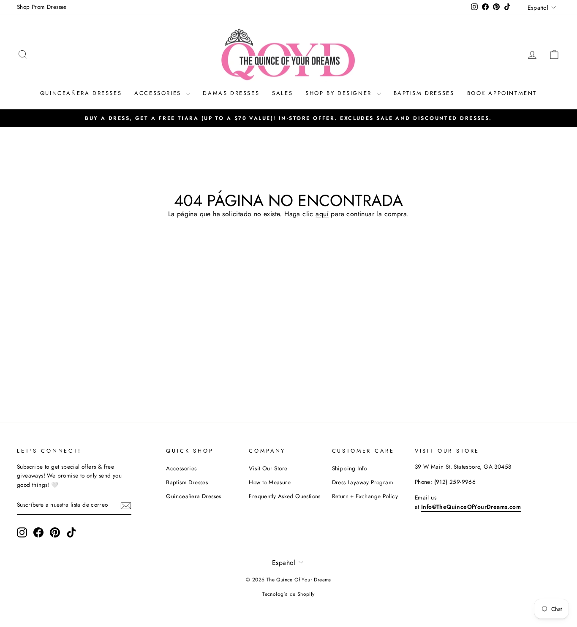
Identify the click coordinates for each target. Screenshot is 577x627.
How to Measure (270, 482)
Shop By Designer (339, 93)
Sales (282, 93)
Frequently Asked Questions (284, 496)
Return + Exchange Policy (365, 496)
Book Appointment (502, 93)
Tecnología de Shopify (288, 594)
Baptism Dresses (424, 93)
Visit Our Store (268, 468)
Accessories (159, 93)
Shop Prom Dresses (41, 7)
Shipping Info (349, 468)
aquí (322, 214)
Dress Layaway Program (362, 482)
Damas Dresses (231, 93)
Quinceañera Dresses (81, 93)
